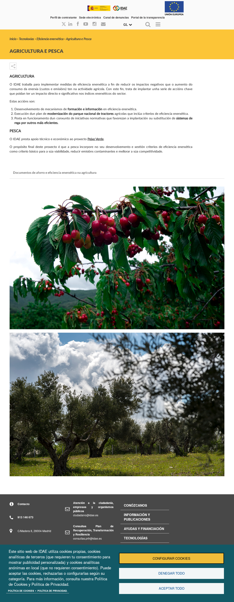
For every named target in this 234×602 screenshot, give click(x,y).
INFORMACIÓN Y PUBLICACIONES (137, 517)
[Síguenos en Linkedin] (70, 24)
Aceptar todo (171, 588)
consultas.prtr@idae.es (87, 538)
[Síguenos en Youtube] (85, 24)
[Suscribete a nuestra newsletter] (103, 24)
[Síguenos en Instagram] (94, 24)
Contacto (23, 504)
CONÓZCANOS (135, 505)
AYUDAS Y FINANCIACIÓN (144, 528)
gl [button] (126, 24)
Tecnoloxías (26, 39)
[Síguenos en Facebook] (77, 24)
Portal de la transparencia (148, 17)
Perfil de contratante (63, 17)
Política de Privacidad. (52, 590)
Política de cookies (21, 590)
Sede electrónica (90, 17)
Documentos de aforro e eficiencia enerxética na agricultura (54, 172)
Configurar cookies (171, 558)
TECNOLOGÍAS (135, 538)
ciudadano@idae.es (85, 515)
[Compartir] (13, 66)
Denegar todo (171, 573)
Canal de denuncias (116, 17)
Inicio (13, 39)
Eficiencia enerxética (50, 39)
